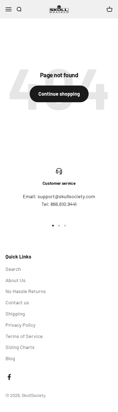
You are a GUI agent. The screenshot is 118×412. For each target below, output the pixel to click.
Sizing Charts (20, 347)
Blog (10, 358)
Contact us (17, 302)
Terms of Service (24, 336)
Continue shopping (59, 94)
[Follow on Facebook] (9, 377)
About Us (15, 280)
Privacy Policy (20, 325)
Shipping (15, 314)
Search (13, 269)
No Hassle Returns (25, 291)
